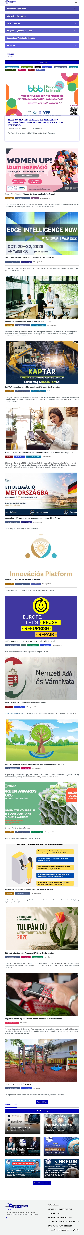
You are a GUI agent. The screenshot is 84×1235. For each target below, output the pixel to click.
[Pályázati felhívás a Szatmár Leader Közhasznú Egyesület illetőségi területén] (42, 740)
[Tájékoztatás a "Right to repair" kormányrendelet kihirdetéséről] (41, 617)
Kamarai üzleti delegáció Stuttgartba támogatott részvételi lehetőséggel (33, 518)
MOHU (38, 67)
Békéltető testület (12, 1023)
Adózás (31, 70)
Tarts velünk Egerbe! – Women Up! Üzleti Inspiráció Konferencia (30, 194)
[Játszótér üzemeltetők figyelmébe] (41, 1060)
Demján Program (27, 67)
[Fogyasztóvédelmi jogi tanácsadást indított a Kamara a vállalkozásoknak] (42, 994)
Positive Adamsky (33, 1214)
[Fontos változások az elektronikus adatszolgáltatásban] (41, 678)
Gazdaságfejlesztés (60, 67)
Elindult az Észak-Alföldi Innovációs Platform (22, 580)
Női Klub (35, 198)
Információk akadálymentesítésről (63, 1230)
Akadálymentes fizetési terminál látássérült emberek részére (29, 889)
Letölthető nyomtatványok (60, 1209)
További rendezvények (43, 1111)
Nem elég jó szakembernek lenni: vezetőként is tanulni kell (28, 321)
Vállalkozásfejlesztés (12, 67)
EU (23, 645)
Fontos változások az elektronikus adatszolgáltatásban (26, 703)
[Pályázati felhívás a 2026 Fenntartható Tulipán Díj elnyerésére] (42, 928)
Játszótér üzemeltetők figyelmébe (18, 1084)
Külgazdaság (26, 262)
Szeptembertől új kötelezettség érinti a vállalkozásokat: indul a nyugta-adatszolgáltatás (39, 452)
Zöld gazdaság (33, 645)
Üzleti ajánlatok (10, 70)
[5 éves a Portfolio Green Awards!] (41, 803)
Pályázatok (22, 70)
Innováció (24, 128)
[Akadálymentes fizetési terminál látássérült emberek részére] (42, 865)
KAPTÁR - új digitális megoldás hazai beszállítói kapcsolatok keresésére (33, 387)
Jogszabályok (47, 67)
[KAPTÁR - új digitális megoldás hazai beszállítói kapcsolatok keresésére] (42, 362)
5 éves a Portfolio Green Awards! (17, 828)
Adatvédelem (53, 1205)
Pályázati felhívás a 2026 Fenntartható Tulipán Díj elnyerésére (29, 953)
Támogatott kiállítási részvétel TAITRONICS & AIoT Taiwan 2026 (30, 258)
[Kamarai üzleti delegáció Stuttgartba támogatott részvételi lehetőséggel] (41, 494)
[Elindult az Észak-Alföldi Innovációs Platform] (41, 555)
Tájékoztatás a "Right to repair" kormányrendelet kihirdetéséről (30, 641)
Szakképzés (73, 67)
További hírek (43, 62)
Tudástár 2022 (57, 1213)
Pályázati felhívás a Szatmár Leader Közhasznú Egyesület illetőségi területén (35, 764)
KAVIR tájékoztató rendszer (63, 1226)
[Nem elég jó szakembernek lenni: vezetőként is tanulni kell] (42, 297)
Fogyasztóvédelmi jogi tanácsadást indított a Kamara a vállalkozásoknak (33, 1018)
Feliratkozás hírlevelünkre (60, 1217)
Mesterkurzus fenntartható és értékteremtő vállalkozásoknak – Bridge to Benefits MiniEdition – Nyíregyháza (36, 122)
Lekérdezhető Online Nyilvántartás (63, 1222)
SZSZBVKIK (40, 70)
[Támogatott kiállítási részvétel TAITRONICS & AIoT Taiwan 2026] (42, 233)
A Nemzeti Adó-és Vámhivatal (14, 713)
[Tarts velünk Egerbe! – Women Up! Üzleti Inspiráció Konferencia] (42, 170)
